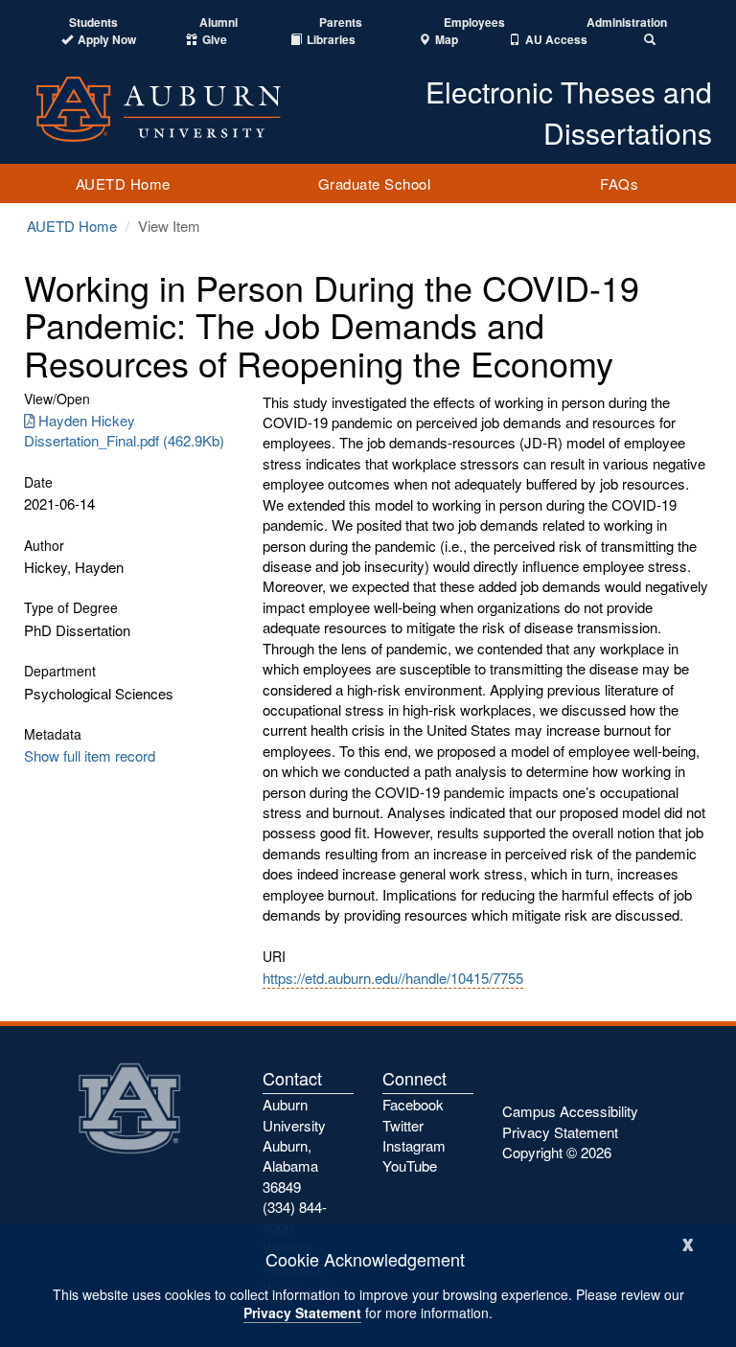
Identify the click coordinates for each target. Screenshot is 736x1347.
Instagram (414, 1145)
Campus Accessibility (570, 1111)
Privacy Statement (302, 1312)
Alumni (218, 22)
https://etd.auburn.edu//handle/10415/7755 (393, 978)
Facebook (413, 1104)
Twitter (403, 1125)
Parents (340, 22)
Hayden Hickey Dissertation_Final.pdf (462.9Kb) (124, 430)
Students (93, 22)
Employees (474, 22)
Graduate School (374, 183)
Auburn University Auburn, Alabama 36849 (294, 1145)
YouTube (409, 1165)
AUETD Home (123, 183)
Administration (626, 22)
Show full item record (89, 755)
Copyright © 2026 (556, 1152)
